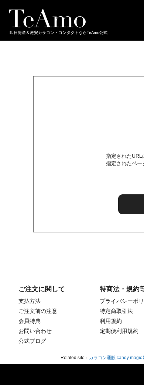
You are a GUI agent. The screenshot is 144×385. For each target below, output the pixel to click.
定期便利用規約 (119, 331)
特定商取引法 (116, 311)
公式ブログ (32, 341)
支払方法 (29, 301)
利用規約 (111, 321)
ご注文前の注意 (37, 311)
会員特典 (29, 321)
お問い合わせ (35, 331)
